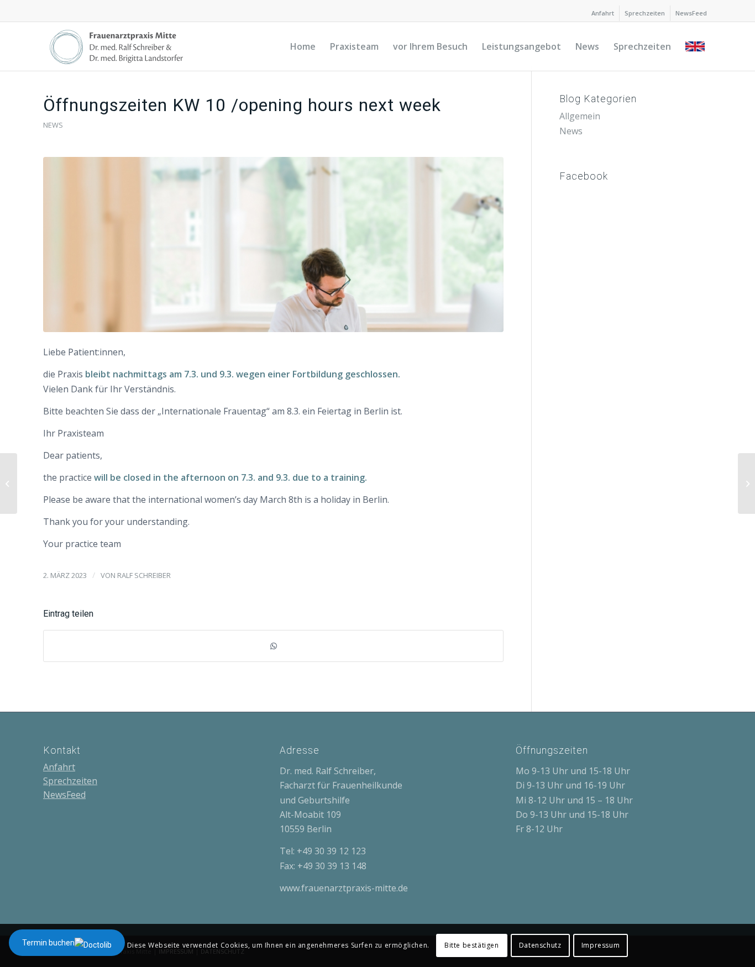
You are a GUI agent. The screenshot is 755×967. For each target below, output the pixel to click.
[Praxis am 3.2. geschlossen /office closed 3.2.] (8, 483)
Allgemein (579, 116)
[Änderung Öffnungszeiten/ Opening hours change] (746, 483)
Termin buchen (48, 942)
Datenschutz (540, 945)
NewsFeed (691, 13)
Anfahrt (602, 13)
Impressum (600, 945)
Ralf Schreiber (144, 575)
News (53, 125)
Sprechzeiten (645, 13)
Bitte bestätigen (471, 945)
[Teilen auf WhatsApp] (273, 645)
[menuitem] (603, 13)
